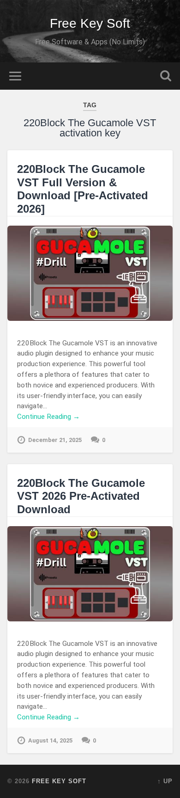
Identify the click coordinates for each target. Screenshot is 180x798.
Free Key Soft (90, 23)
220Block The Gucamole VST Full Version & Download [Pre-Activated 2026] (82, 189)
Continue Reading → (48, 416)
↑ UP (165, 781)
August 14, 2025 (50, 740)
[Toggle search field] (165, 76)
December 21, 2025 (55, 439)
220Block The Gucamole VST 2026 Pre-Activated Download (81, 496)
